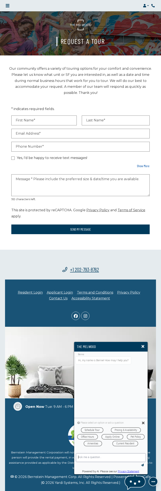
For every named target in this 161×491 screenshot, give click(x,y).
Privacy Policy (97, 210)
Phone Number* (30, 146)
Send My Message (80, 229)
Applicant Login (60, 292)
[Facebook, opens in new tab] (75, 316)
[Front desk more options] (153, 481)
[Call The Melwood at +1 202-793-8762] (153, 6)
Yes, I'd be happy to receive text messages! (52, 158)
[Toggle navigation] (7, 6)
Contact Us (58, 298)
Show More (143, 166)
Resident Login (30, 292)
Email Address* (28, 133)
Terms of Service (131, 210)
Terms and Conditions (95, 292)
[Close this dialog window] (143, 347)
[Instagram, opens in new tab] (85, 316)
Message (24, 179)
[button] (146, 6)
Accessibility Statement (90, 298)
